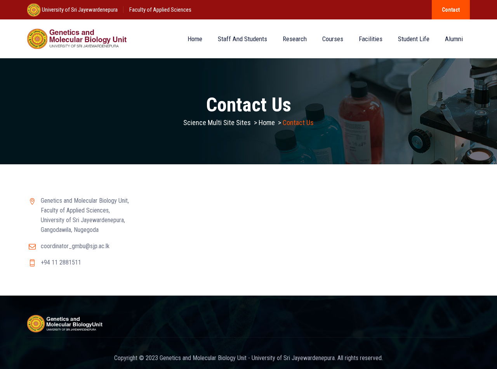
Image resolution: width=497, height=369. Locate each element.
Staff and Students (242, 39)
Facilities (370, 39)
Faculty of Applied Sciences (160, 9)
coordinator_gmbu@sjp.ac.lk (75, 246)
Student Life (413, 39)
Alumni (454, 39)
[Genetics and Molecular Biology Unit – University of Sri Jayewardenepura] (77, 38)
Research (295, 39)
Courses (332, 39)
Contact (451, 10)
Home (195, 39)
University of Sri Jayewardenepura (79, 9)
